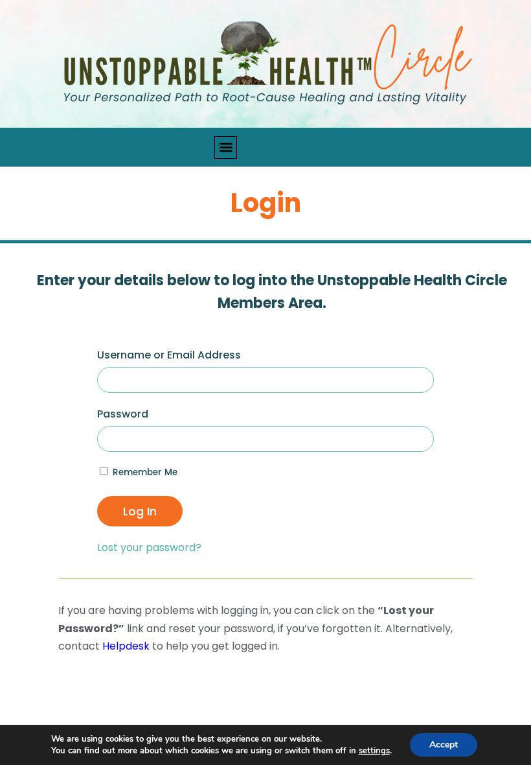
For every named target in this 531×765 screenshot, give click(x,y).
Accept (443, 744)
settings (374, 751)
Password (122, 413)
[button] (225, 147)
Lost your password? (149, 547)
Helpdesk (126, 646)
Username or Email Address (169, 354)
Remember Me (143, 472)
